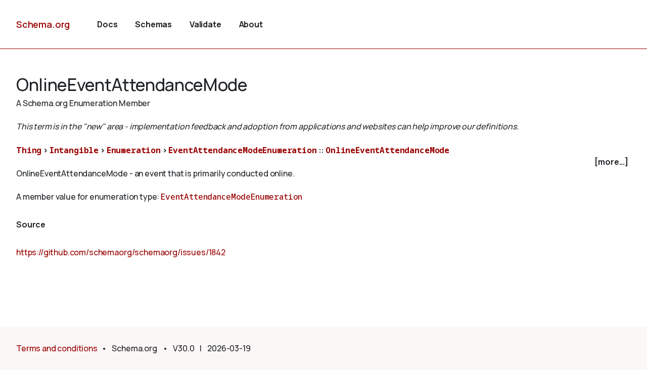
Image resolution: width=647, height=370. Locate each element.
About (251, 24)
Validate (205, 24)
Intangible (74, 150)
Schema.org (43, 24)
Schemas (153, 24)
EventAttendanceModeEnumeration (242, 150)
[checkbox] (323, 162)
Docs (107, 24)
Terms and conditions (57, 348)
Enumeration (134, 150)
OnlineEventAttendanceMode (387, 150)
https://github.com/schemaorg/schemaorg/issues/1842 (120, 252)
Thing (28, 150)
